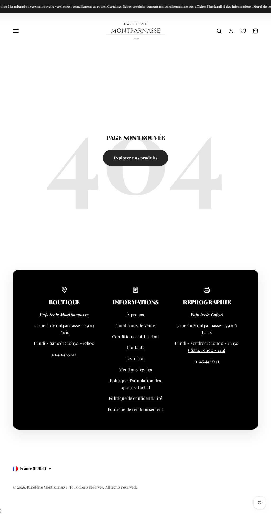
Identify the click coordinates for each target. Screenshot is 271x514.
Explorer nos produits (135, 157)
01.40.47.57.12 (64, 354)
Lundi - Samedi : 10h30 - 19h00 (64, 343)
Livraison (135, 358)
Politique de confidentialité (135, 398)
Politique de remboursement (135, 409)
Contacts (135, 347)
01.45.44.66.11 (207, 361)
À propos (135, 314)
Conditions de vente (135, 325)
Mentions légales (135, 369)
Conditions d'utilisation (135, 336)
